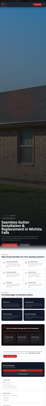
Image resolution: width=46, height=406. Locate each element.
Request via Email (23, 373)
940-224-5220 (23, 370)
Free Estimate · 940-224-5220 (10, 245)
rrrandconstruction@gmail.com (17, 0)
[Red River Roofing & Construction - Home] (4, 4)
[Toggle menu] (44, 4)
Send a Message (25, 245)
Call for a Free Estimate (11, 356)
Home (2, 215)
